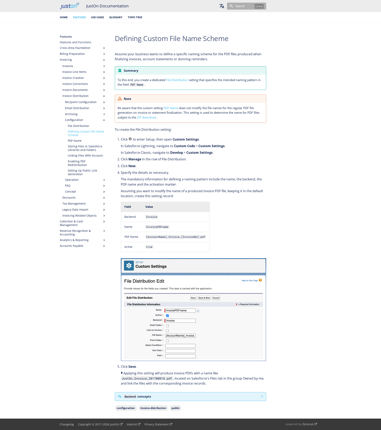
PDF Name (171, 108)
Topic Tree (135, 17)
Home (64, 17)
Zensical (307, 424)
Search (240, 6)
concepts (138, 396)
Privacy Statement (157, 424)
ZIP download (146, 117)
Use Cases (97, 17)
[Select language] (221, 6)
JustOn (114, 424)
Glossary (115, 17)
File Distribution (177, 80)
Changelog (67, 424)
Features (79, 17)
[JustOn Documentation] (69, 6)
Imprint (132, 424)
